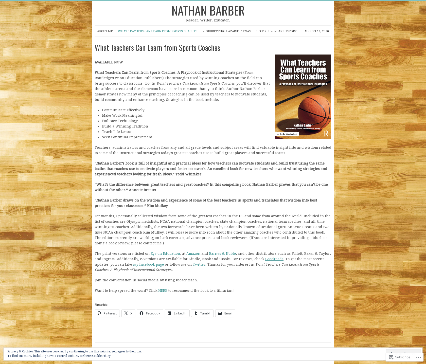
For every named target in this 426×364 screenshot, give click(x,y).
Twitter (199, 264)
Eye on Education (165, 253)
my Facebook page (148, 264)
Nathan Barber (208, 10)
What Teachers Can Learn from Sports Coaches (156, 33)
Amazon (193, 253)
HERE (162, 290)
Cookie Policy (101, 356)
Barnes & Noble (222, 253)
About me (104, 33)
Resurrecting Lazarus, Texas (226, 31)
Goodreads (274, 259)
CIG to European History (276, 31)
